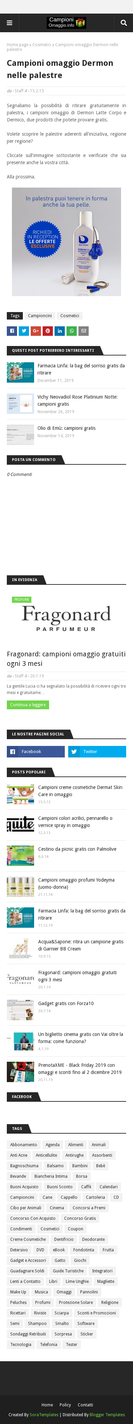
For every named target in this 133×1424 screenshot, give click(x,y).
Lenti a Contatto (25, 1281)
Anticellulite (46, 1155)
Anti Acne (18, 1155)
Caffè (86, 1187)
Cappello (69, 1197)
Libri (53, 1281)
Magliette (105, 1281)
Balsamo (55, 1165)
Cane (47, 1197)
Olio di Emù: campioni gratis (66, 428)
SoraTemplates (44, 1414)
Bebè (100, 1165)
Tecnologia (20, 1344)
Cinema (57, 1208)
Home (47, 1405)
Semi (14, 1323)
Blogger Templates (107, 1414)
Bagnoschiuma (24, 1165)
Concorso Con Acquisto (33, 1218)
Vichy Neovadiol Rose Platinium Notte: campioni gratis (78, 400)
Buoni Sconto (60, 1187)
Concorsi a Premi (89, 1208)
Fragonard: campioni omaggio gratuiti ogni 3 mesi (66, 659)
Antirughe (74, 1155)
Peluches (18, 1302)
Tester (71, 1344)
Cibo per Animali (25, 1208)
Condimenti (21, 1229)
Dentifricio (64, 1239)
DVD (40, 1250)
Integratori (102, 1271)
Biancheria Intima (51, 1176)
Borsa (81, 1176)
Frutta (108, 1250)
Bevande (18, 1176)
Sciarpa (62, 1313)
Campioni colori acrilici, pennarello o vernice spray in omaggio (75, 821)
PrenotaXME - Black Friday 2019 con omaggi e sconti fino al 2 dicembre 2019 (80, 1068)
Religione (109, 1302)
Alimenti (75, 1144)
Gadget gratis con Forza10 (66, 1003)
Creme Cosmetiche (28, 1239)
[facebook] (36, 751)
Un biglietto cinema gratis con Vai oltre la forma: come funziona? (80, 1038)
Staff (19, 91)
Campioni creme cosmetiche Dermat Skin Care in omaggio (80, 791)
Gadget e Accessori (28, 1260)
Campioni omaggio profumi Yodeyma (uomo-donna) (76, 883)
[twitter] (97, 751)
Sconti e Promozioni (96, 1313)
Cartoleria (95, 1197)
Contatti (85, 1405)
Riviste (40, 1313)
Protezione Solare (76, 1302)
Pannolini (89, 1292)
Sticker (86, 1334)
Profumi (42, 1302)
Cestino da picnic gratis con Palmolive (77, 849)
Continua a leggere (28, 705)
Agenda (53, 1144)
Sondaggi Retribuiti (28, 1334)
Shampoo (37, 1323)
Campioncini (40, 315)
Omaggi (64, 1292)
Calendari (109, 1187)
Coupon (75, 1229)
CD (116, 1197)
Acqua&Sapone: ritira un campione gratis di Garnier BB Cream (80, 945)
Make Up (18, 1292)
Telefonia (48, 1344)
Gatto (60, 1260)
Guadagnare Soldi (27, 1271)
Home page (17, 44)
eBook (59, 1250)
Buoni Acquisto (24, 1187)
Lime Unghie (77, 1281)
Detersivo (19, 1250)
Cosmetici (41, 44)
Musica (41, 1292)
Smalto (62, 1323)
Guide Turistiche (68, 1271)
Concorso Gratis (80, 1218)
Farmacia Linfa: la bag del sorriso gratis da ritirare (81, 369)
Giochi (80, 1260)
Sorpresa (63, 1334)
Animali (99, 1144)
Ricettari (18, 1313)
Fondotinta (83, 1250)
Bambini (80, 1165)
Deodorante (93, 1239)
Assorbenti (102, 1155)
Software (85, 1323)
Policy (65, 1405)
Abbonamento (23, 1144)
